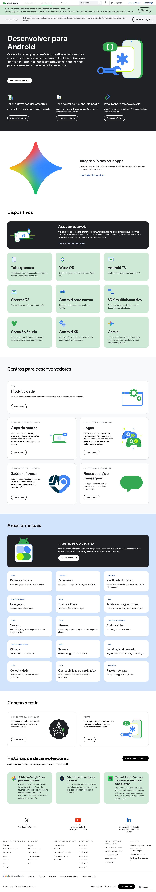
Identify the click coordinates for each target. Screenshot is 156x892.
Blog (4, 863)
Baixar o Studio (110, 858)
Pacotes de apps (117, 670)
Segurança (7, 852)
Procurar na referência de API (122, 104)
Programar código (67, 118)
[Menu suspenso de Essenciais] (36, 2)
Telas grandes (59, 845)
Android (6, 845)
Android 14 (83, 856)
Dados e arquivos (21, 580)
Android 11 (83, 867)
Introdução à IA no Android (92, 175)
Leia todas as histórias (135, 758)
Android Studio (134, 3)
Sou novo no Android (19, 80)
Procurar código (114, 118)
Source (5, 856)
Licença (16, 886)
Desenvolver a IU (69, 558)
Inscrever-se (126, 886)
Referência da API (111, 855)
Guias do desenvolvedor (114, 851)
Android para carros (61, 856)
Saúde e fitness (33, 852)
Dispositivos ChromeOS (62, 852)
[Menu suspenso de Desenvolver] (55, 2)
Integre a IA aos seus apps (101, 161)
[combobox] (90, 3)
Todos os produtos (89, 876)
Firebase (52, 876)
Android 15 (83, 852)
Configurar (19, 739)
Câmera (15, 649)
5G (29, 863)
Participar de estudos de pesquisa (139, 859)
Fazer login (148, 3)
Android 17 (83, 845)
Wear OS (57, 849)
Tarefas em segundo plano (123, 604)
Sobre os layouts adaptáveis (71, 243)
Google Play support (137, 854)
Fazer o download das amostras (27, 104)
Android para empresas (11, 849)
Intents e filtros (67, 604)
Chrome (42, 876)
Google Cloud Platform (68, 876)
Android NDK (109, 862)
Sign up (144, 10)
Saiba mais (19, 407)
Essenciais (28, 3)
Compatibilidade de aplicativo (77, 670)
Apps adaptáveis (72, 226)
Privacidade (32, 860)
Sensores (64, 649)
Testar (90, 739)
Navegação (17, 604)
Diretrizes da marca (29, 886)
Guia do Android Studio (113, 847)
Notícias (6, 860)
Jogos (30, 845)
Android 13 (83, 860)
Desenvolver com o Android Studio (77, 104)
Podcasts (6, 867)
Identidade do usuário (120, 580)
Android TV (58, 860)
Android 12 (83, 863)
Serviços (15, 625)
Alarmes (63, 625)
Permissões (65, 580)
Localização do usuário (121, 649)
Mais (62, 3)
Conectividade (19, 670)
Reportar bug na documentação (136, 850)
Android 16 (83, 849)
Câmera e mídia (34, 856)
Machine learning (34, 849)
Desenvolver (46, 3)
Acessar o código (18, 118)
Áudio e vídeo (115, 625)
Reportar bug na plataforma (140, 845)
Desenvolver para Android (37, 42)
